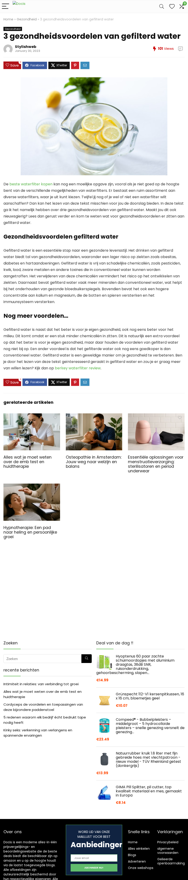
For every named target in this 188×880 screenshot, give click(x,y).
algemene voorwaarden (167, 850)
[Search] (161, 6)
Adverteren (137, 861)
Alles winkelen (139, 848)
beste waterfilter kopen (31, 184)
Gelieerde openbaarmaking (171, 861)
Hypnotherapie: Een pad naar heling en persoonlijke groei (30, 532)
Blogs (132, 855)
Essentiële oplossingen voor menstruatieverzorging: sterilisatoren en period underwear (155, 464)
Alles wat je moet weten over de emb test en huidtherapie (27, 461)
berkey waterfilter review (78, 368)
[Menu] (5, 6)
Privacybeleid (167, 842)
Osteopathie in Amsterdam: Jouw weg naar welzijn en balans (94, 461)
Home (8, 19)
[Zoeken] (86, 658)
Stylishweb (25, 46)
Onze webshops (140, 868)
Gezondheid (27, 19)
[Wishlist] (172, 6)
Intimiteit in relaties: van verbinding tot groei (41, 684)
